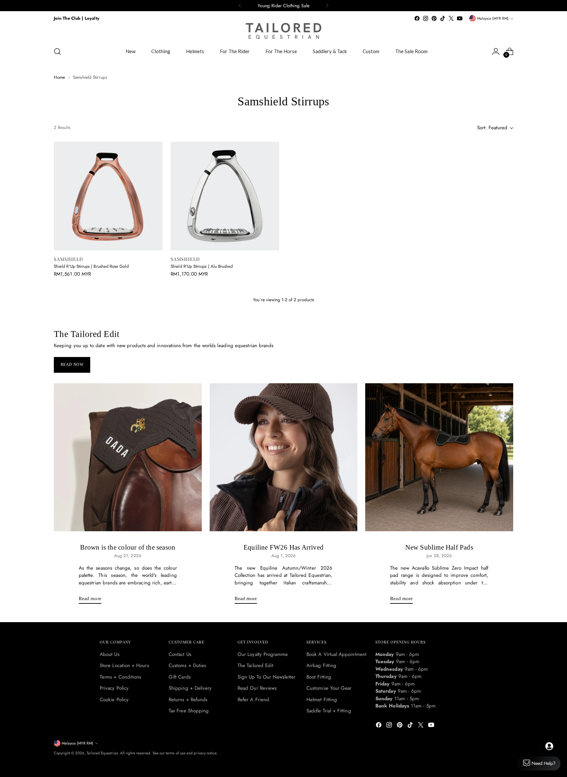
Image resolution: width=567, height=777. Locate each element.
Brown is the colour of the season (127, 547)
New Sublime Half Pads (439, 547)
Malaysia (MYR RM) (493, 18)
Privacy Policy (114, 688)
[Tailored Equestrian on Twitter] (451, 18)
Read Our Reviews (257, 688)
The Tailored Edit (255, 665)
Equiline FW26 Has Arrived (283, 547)
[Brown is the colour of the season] (128, 457)
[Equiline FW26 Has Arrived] (284, 457)
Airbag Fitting (321, 665)
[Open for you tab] (549, 746)
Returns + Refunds (188, 699)
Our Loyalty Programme (263, 654)
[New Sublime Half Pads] (439, 457)
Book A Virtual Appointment (336, 654)
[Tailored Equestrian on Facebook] (417, 18)
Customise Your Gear (328, 688)
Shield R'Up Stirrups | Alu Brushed (202, 266)
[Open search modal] (57, 51)
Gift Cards (180, 677)
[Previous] (240, 5)
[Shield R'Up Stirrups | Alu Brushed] (225, 196)
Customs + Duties (187, 665)
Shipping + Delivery (190, 688)
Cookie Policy (114, 699)
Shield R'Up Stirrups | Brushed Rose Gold (91, 266)
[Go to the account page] (495, 51)
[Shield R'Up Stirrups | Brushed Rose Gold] (108, 196)
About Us (109, 654)
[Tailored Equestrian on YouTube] (460, 18)
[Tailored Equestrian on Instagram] (426, 18)
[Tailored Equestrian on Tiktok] (443, 18)
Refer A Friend (253, 699)
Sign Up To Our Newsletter (266, 677)
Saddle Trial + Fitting (328, 710)
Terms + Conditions (120, 677)
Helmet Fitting (321, 699)
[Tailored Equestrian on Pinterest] (434, 18)
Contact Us (180, 654)
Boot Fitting (318, 677)
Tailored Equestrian (102, 753)
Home (59, 77)
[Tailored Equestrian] (283, 31)
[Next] (327, 5)
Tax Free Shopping (189, 710)
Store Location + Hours (124, 665)
